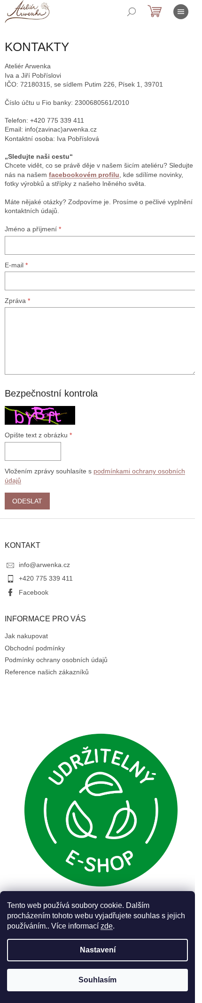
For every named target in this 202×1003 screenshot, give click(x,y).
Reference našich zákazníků (47, 672)
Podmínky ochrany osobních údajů (56, 660)
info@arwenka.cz (44, 564)
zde (107, 926)
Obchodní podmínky (35, 648)
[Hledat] (131, 11)
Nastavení (98, 950)
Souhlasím (97, 980)
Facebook (33, 592)
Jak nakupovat (26, 636)
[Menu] (180, 11)
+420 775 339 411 (46, 578)
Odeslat (27, 501)
